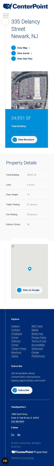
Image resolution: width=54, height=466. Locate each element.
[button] (21, 390)
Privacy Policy (39, 337)
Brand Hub (37, 333)
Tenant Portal (18, 348)
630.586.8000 (17, 421)
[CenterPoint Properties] (25, 6)
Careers (15, 326)
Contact (15, 330)
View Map (22, 48)
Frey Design (28, 458)
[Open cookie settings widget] (5, 460)
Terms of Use (39, 341)
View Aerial (23, 53)
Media (35, 330)
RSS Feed (37, 326)
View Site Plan (24, 58)
